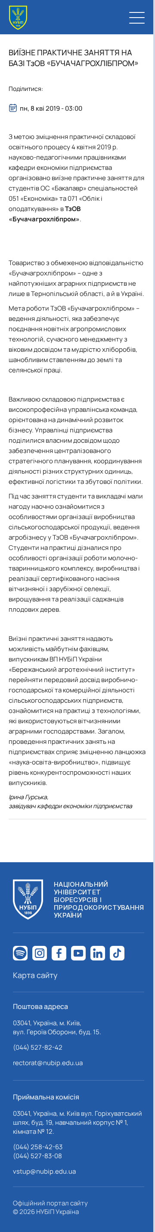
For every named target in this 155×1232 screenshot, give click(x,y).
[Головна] (18, 17)
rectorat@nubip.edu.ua (48, 1062)
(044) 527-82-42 (37, 1047)
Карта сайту (35, 975)
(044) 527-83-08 (37, 1155)
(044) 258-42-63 (37, 1146)
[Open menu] (136, 17)
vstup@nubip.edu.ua (44, 1171)
